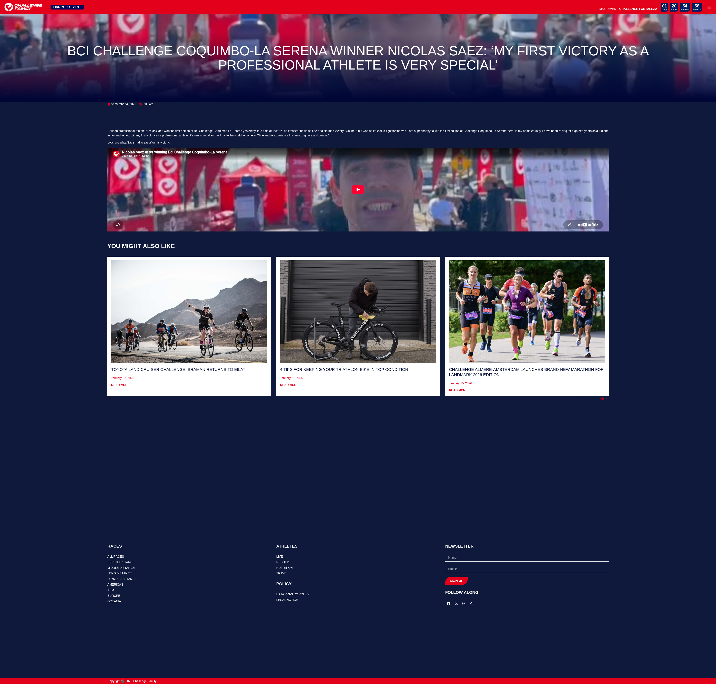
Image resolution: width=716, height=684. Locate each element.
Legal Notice (287, 599)
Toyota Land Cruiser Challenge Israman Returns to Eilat (178, 369)
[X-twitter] (456, 603)
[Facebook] (448, 603)
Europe (113, 595)
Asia (110, 590)
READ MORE (120, 385)
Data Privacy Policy (293, 594)
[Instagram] (464, 603)
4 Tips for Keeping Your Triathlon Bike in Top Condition (344, 369)
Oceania (114, 601)
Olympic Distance (122, 579)
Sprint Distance (121, 562)
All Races (115, 556)
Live (279, 556)
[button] (709, 7)
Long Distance (119, 573)
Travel (282, 573)
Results (283, 562)
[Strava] (471, 603)
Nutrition (284, 567)
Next (604, 398)
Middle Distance (121, 567)
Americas (115, 584)
